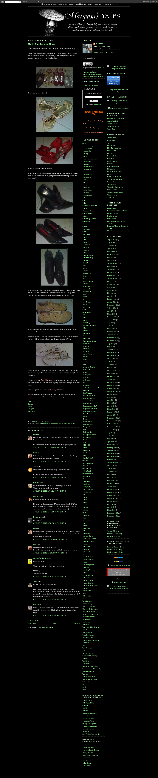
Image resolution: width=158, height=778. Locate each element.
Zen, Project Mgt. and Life (91, 734)
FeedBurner (98, 105)
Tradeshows (86, 622)
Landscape (86, 380)
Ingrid (35, 453)
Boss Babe (86, 187)
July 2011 (110, 344)
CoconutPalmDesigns (40, 558)
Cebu (84, 203)
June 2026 (110, 245)
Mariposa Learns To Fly (90, 406)
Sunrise (85, 588)
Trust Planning (87, 632)
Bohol (84, 182)
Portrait (84, 502)
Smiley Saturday (88, 559)
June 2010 (110, 364)
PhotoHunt (86, 484)
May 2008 (110, 439)
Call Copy (85, 705)
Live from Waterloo (113, 166)
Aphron (109, 143)
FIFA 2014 (85, 263)
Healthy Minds (112, 216)
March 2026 (111, 251)
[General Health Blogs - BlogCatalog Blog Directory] (118, 588)
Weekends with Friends (90, 666)
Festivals (85, 271)
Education (85, 250)
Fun (83, 299)
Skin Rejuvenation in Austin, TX (118, 231)
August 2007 (111, 465)
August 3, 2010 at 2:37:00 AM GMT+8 (49, 576)
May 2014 (110, 293)
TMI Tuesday (86, 596)
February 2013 (112, 317)
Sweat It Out (86, 591)
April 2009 (110, 406)
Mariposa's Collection (89, 409)
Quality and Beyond (89, 724)
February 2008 (112, 448)
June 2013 (110, 311)
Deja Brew (85, 237)
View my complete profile (103, 52)
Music (84, 429)
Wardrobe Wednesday (89, 656)
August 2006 (111, 501)
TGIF (84, 593)
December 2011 (112, 338)
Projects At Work (88, 721)
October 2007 (111, 459)
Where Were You (88, 671)
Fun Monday (53, 423)
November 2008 (112, 421)
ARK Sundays (87, 148)
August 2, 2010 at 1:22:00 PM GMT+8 (49, 461)
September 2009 (112, 391)
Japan (84, 372)
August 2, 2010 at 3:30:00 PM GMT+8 (49, 477)
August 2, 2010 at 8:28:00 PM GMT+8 (49, 523)
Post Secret (86, 758)
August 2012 (111, 320)
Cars (84, 200)
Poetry (84, 497)
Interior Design (87, 354)
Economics (86, 245)
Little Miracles (87, 393)
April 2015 (110, 281)
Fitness (84, 276)
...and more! (86, 766)
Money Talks (86, 427)
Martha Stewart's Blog (114, 549)
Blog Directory (118, 579)
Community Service (89, 219)
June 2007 (110, 471)
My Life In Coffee (88, 440)
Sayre (35, 581)
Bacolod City (86, 151)
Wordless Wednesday (89, 679)
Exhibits (85, 260)
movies (84, 687)
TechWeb (85, 731)
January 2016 (111, 269)
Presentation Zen (88, 716)
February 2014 (112, 299)
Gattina (30, 404)
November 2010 (112, 355)
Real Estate (86, 520)
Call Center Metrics (88, 703)
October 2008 (111, 424)
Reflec (84, 526)
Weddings (85, 661)
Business (85, 193)
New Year (85, 453)
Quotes (84, 513)
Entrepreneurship (88, 255)
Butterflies (85, 198)
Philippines (86, 481)
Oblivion (85, 461)
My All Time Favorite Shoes (41, 44)
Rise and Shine (87, 536)
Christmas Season (88, 211)
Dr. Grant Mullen (112, 213)
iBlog (84, 684)
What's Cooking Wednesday (91, 669)
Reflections (86, 528)
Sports (84, 572)
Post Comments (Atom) (45, 628)
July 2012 (110, 323)
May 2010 (110, 367)
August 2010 (111, 358)
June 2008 (110, 436)
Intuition (85, 359)
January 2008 (111, 451)
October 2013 (111, 308)
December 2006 (112, 489)
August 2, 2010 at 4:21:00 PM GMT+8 (49, 491)
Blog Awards (86, 169)
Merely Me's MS (87, 753)
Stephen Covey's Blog (89, 726)
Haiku (84, 317)
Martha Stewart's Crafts (115, 552)
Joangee (31, 409)
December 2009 (112, 382)
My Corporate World (89, 435)
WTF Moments (87, 648)
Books (84, 185)
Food (84, 278)
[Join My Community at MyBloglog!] (118, 103)
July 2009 (110, 397)
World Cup (85, 682)
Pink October (86, 492)
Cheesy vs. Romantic (89, 206)
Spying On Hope (87, 575)
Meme (84, 416)
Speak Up (85, 567)
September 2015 (112, 278)
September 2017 (112, 263)
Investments (86, 362)
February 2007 (112, 483)
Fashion (45, 423)
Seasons (85, 544)
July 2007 (110, 468)
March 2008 (111, 445)
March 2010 (111, 373)
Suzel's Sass (111, 182)
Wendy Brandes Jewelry (115, 192)
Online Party (86, 468)
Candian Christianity (114, 531)
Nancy (109, 174)
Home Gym (86, 338)
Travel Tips (111, 129)
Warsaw (85, 658)
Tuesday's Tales (87, 637)
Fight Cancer (86, 273)
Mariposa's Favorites (67, 423)
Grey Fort (110, 158)
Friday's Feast (87, 291)
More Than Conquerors (90, 755)
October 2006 (111, 495)
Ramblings (86, 515)
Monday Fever (87, 422)
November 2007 (112, 456)
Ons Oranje (86, 476)
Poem (84, 494)
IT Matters (85, 349)
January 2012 (111, 335)
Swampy (31, 394)
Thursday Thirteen (88, 617)
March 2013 (111, 314)
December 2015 (112, 272)
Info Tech (85, 351)
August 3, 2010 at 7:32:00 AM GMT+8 (49, 599)
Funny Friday (86, 307)
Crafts (84, 232)
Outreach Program (88, 479)
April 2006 (110, 507)
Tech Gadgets (87, 601)
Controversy (86, 224)
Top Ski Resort (112, 124)
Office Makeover (88, 463)
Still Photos (86, 578)
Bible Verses (86, 161)
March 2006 (111, 510)
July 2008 (110, 433)
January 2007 (111, 486)
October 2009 (111, 388)
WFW (84, 645)
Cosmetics (86, 229)
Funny (84, 304)
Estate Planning (87, 258)
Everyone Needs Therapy (90, 750)
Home (54, 623)
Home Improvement (89, 341)
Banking (85, 154)
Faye (29, 402)
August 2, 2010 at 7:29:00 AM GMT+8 (49, 448)
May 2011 (110, 346)
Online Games (87, 466)
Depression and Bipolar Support (118, 211)
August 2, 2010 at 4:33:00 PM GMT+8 (49, 512)
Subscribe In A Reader (90, 85)
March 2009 (111, 409)
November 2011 (112, 341)
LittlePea (110, 164)
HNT (83, 315)
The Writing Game (88, 611)
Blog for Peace (87, 174)
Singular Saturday (88, 557)
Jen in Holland (112, 161)
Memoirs (85, 419)
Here (123, 574)
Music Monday (87, 432)
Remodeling (86, 533)
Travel (84, 630)
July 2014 (110, 287)
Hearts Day (86, 323)
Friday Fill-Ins (87, 286)
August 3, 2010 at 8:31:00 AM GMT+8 (49, 615)
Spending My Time (88, 570)
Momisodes (111, 169)
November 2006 (112, 492)
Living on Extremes (88, 398)
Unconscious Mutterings (90, 640)
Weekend (85, 664)
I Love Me (85, 346)
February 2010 (112, 376)
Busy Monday (87, 195)
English (84, 252)
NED (84, 442)
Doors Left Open (112, 156)
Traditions (85, 624)
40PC (84, 143)
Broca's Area (111, 151)
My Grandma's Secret (114, 171)
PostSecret (86, 505)
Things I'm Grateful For (90, 614)
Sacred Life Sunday (89, 539)
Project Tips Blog (88, 718)
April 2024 (110, 260)
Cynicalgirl (31, 411)
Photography (86, 487)
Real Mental (86, 760)
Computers (86, 221)
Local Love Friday (88, 401)
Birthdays (85, 164)
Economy (85, 247)
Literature (85, 390)
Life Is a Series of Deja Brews (92, 388)
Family (84, 265)
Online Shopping (87, 474)
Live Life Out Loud (88, 395)
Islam (84, 364)
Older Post (76, 623)
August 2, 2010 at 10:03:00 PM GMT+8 (50, 539)
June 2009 (110, 400)
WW (83, 650)
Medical (85, 414)
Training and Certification (90, 627)
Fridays (84, 294)
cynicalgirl (36, 496)
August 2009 (111, 394)
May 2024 (110, 257)
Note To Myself (87, 458)
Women (85, 674)
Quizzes (85, 510)
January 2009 (111, 415)
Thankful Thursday (88, 606)
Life (83, 383)
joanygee (36, 482)
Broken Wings (87, 190)
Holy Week (86, 333)
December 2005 (112, 513)
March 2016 (111, 266)
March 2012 (111, 329)
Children (85, 208)
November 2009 (112, 385)
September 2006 (112, 498)
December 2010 (112, 352)
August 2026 (111, 240)
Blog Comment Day (89, 172)
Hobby (84, 328)
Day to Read (86, 234)
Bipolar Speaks (87, 745)
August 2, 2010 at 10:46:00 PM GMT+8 (50, 553)
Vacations (85, 643)
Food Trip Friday (87, 281)
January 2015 (111, 284)
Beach (84, 156)
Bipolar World (111, 208)
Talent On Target (88, 729)
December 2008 (112, 418)
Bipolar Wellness (88, 747)
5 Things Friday (87, 146)
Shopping (85, 549)
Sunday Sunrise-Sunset (90, 585)
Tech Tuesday (87, 604)
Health (84, 320)
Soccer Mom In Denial (114, 179)
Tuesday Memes (88, 635)
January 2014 (111, 302)
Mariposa (99, 43)
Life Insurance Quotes (89, 713)
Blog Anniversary (88, 167)
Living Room (111, 219)
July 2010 (110, 361)
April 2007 (110, 477)
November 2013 (112, 305)
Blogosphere (86, 177)
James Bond (86, 369)
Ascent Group (87, 700)
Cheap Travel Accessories (116, 118)
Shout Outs (86, 552)
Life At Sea (86, 385)
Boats (84, 180)
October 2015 (111, 275)
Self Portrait (86, 546)
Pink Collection (87, 489)
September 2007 (112, 462)
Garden (84, 310)
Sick (83, 554)
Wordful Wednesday (89, 676)
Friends (84, 297)
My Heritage (86, 437)
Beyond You (111, 145)
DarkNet (85, 711)
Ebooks (85, 242)
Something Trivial (88, 565)
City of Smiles (87, 213)
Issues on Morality (88, 367)
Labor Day (85, 377)
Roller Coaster (87, 763)
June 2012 (110, 326)
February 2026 (112, 254)
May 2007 (110, 474)
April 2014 (110, 296)
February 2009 (112, 412)
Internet (85, 357)
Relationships (86, 531)
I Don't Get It (86, 343)
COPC (84, 708)
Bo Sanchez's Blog (113, 536)
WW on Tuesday (88, 653)
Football (85, 284)
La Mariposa (86, 375)
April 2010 (110, 370)
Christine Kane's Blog (114, 534)
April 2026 (110, 248)
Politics (84, 500)
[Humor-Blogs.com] (119, 582)
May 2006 (110, 504)
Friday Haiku (86, 289)
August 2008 (111, 430)
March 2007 (111, 480)
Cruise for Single (112, 121)
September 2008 (112, 427)
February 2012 (112, 332)
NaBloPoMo (86, 445)
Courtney (110, 153)
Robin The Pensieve (114, 177)
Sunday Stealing (87, 583)
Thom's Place (111, 138)
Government (86, 312)
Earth (84, 239)
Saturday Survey (88, 541)
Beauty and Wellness (89, 159)
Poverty (85, 507)
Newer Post (32, 623)
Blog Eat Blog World (114, 148)
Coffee (84, 216)
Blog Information (115, 90)
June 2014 (110, 290)
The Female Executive (90, 609)
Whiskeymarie (112, 195)
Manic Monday (87, 403)
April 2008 (110, 442)
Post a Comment (33, 620)
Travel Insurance (113, 126)
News (84, 455)
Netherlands (86, 450)
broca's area (37, 517)
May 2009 (110, 403)
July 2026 (110, 242)
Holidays (85, 331)
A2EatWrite (111, 140)
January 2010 (111, 379)
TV (83, 598)
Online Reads (86, 471)
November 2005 (112, 516)
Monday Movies (87, 424)
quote (84, 690)
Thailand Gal (111, 184)
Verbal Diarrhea (112, 190)
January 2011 (111, 349)
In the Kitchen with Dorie (115, 547)
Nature (84, 448)
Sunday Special (87, 580)
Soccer (84, 562)
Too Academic (87, 619)
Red (83, 523)
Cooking (85, 226)
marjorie (36, 604)
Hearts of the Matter (89, 325)
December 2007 (112, 453)
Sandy (30, 406)
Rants (84, 518)
